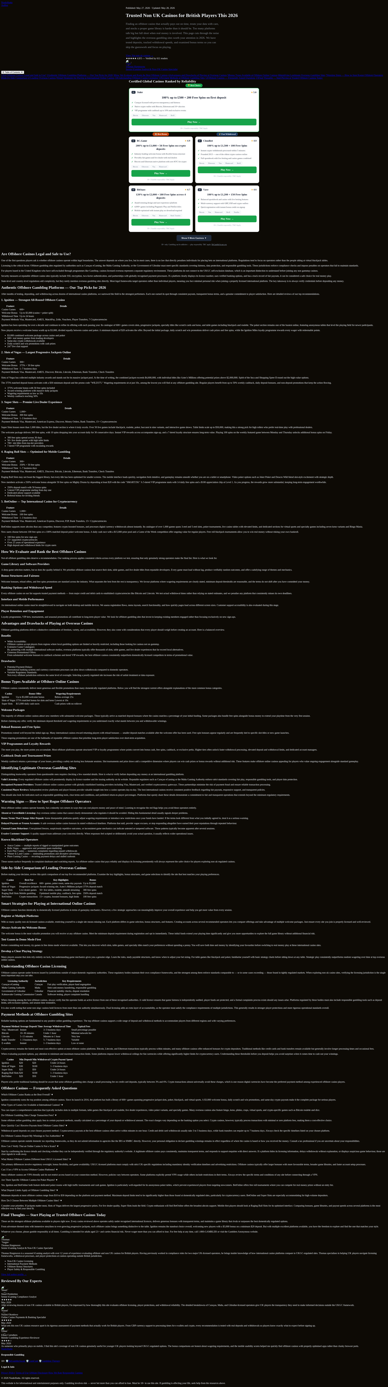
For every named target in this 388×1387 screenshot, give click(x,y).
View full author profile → (14, 1274)
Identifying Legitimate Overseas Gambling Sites (301, 75)
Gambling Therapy (49, 1361)
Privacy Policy (8, 1373)
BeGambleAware (15, 1361)
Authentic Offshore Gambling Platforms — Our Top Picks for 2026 (80, 75)
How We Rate (55, 1373)
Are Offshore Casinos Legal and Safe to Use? (23, 75)
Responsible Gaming (73, 1373)
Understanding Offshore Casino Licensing (136, 78)
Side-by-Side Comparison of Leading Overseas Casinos (28, 78)
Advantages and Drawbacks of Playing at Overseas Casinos (197, 75)
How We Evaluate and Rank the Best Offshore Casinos (140, 75)
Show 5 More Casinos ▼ (194, 238)
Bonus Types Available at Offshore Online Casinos (252, 75)
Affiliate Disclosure (38, 1373)
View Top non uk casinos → (139, 55)
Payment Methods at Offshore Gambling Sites (182, 78)
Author (4, 5)
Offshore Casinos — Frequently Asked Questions (230, 78)
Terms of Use (22, 1373)
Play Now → (194, 122)
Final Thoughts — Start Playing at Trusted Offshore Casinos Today (289, 78)
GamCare (32, 1361)
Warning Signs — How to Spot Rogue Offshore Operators (354, 75)
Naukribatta (6, 2)
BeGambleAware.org (219, 244)
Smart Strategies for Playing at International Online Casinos (85, 78)
